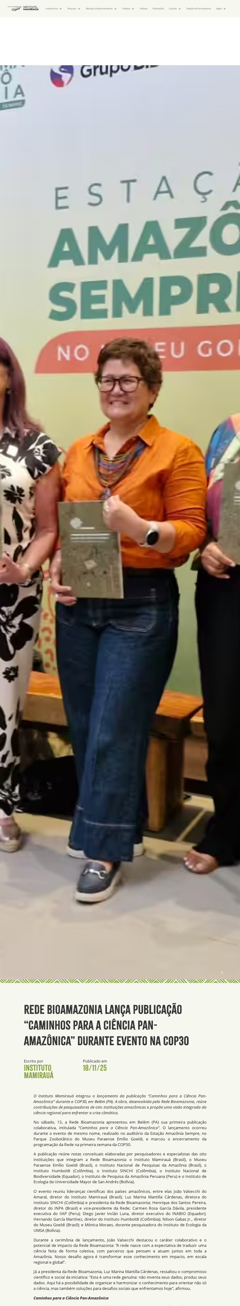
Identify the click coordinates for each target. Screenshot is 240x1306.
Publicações (158, 8)
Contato (173, 8)
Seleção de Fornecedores (199, 8)
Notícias (143, 8)
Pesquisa (72, 8)
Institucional (52, 8)
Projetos (126, 8)
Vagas (219, 8)
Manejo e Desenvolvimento (99, 8)
